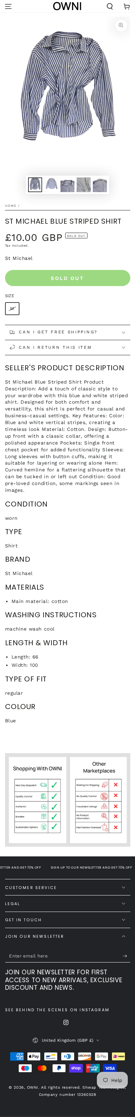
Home (11, 206)
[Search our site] (109, 6)
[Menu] (8, 6)
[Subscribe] (126, 956)
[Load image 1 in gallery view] (35, 184)
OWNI (32, 1087)
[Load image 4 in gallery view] (84, 184)
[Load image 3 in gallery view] (67, 184)
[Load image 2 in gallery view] (51, 184)
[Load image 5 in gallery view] (100, 184)
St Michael (19, 258)
